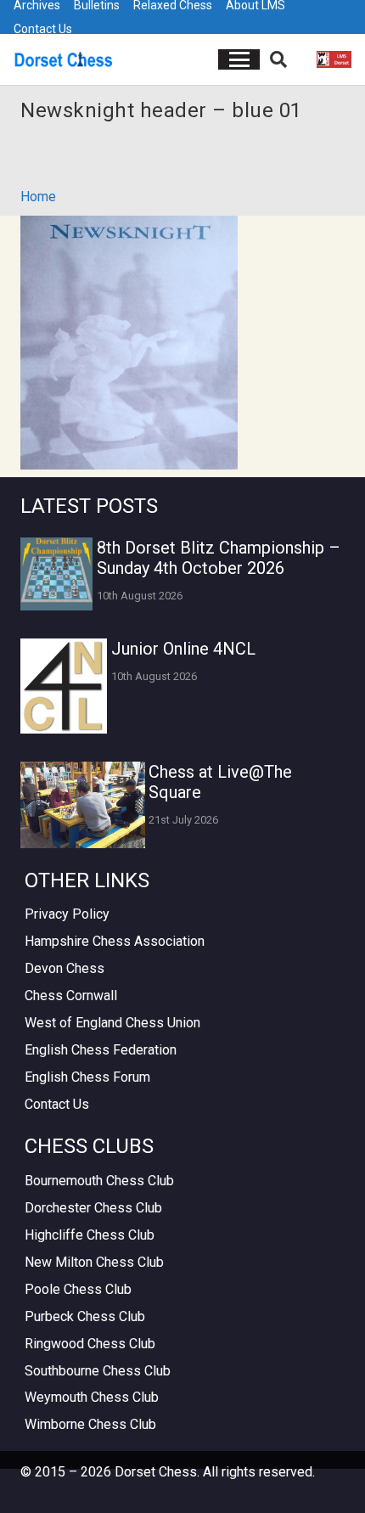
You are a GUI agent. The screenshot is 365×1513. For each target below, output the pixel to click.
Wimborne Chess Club (90, 1424)
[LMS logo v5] (334, 59)
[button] (239, 59)
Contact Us (43, 29)
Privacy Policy (67, 914)
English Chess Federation (101, 1050)
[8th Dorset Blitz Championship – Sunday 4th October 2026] (56, 573)
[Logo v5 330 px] (64, 59)
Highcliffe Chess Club (89, 1235)
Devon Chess (64, 968)
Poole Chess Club (78, 1289)
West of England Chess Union (112, 1023)
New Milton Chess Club (94, 1262)
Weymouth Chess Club (92, 1397)
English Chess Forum (87, 1077)
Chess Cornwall (71, 995)
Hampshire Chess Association (115, 941)
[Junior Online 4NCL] (63, 686)
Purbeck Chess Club (85, 1316)
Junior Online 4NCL (183, 648)
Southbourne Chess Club (98, 1371)
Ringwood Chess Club (90, 1344)
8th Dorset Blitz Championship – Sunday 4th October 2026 (218, 557)
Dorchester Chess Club (93, 1208)
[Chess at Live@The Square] (82, 805)
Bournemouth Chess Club (99, 1181)
